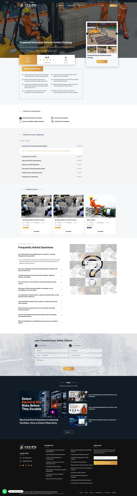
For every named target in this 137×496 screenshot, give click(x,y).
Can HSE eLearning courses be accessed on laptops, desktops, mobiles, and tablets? (36, 276)
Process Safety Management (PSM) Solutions (79, 458)
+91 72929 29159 (92, 1)
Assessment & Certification (52, 176)
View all (67, 432)
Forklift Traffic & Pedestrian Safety (52, 172)
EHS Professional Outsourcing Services (55, 454)
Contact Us (113, 5)
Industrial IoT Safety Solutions (78, 472)
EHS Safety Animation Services (53, 466)
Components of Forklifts (52, 156)
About (86, 492)
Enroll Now (101, 61)
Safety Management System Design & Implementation (55, 450)
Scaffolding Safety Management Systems (81, 480)
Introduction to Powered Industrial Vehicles (52, 146)
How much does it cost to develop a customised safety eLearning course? (37, 282)
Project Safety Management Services (80, 454)
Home (21, 51)
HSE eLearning (29, 51)
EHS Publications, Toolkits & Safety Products (82, 483)
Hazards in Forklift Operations (52, 164)
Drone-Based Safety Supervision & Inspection (79, 476)
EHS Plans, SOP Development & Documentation (53, 458)
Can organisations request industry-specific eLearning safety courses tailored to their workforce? (38, 295)
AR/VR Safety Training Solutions (79, 462)
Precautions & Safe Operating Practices (52, 168)
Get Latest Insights (105, 462)
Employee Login (99, 492)
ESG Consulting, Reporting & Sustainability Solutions (81, 450)
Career (91, 492)
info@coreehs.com (103, 1)
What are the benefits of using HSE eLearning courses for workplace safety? (38, 322)
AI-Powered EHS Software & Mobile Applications (54, 475)
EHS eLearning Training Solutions (54, 478)
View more (36, 231)
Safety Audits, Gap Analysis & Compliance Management (56, 470)
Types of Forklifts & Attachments (52, 160)
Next (117, 34)
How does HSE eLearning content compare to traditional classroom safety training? (37, 302)
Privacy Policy (57, 493)
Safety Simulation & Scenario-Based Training (82, 465)
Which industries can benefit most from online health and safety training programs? (36, 308)
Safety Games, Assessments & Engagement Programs (81, 468)
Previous (87, 34)
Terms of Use (62, 493)
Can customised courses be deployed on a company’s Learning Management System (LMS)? (36, 255)
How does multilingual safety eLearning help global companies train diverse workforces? (38, 269)
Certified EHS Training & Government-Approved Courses (55, 462)
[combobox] (38, 355)
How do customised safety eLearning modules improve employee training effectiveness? (37, 315)
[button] (4, 491)
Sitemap (114, 492)
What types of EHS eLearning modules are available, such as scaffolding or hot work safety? (35, 289)
